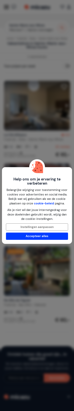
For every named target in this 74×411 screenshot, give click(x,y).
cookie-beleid (44, 203)
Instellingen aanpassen (37, 227)
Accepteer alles (37, 236)
